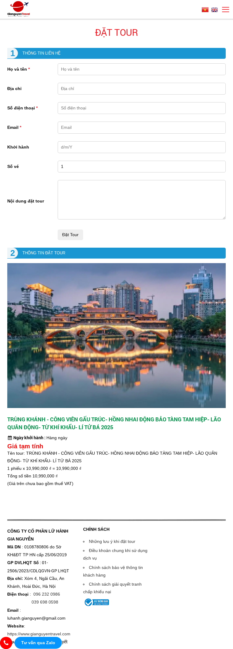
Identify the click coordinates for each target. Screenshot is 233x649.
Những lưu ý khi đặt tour (112, 541)
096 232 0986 (46, 594)
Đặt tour (116, 32)
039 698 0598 (45, 602)
